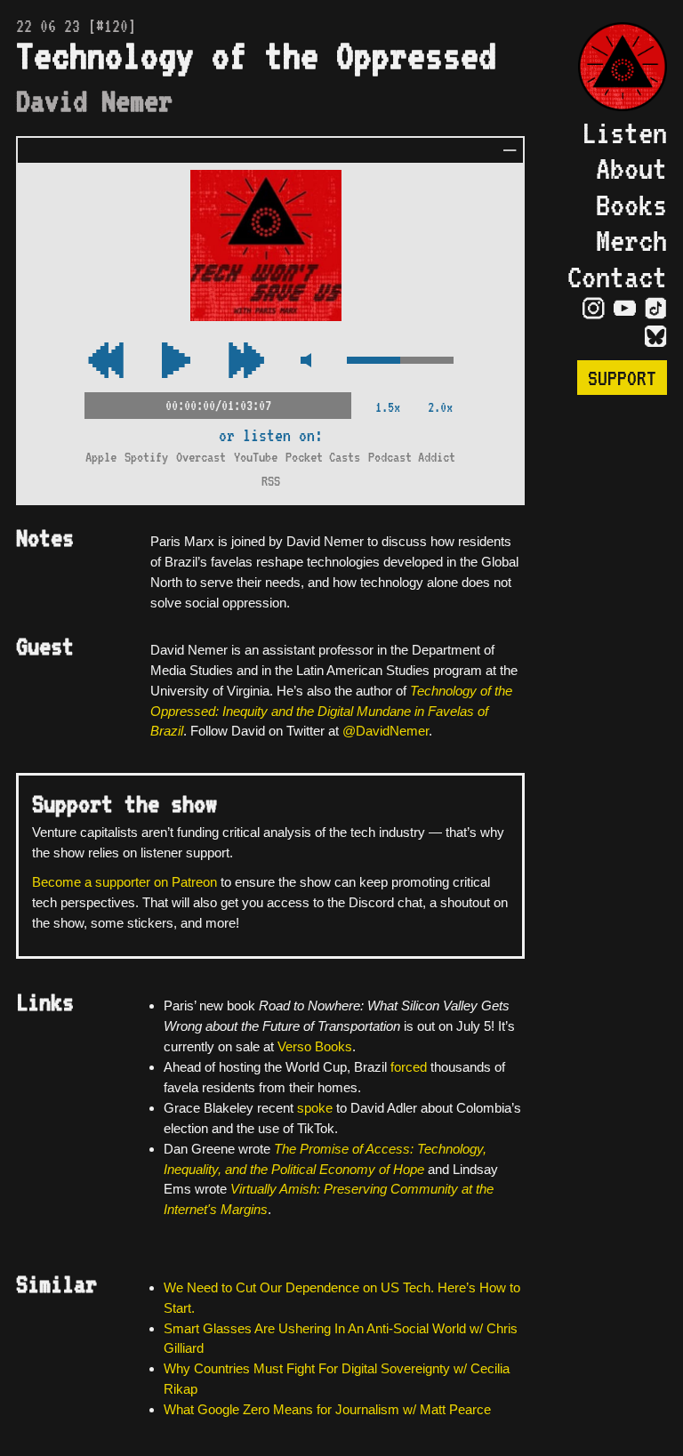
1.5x (387, 406)
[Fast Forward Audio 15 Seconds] (106, 361)
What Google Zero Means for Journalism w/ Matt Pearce (327, 1409)
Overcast (201, 456)
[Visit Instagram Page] (594, 308)
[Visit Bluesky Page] (656, 337)
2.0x (440, 406)
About (631, 168)
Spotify (146, 456)
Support (622, 378)
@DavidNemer (385, 730)
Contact (617, 276)
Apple (101, 456)
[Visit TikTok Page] (656, 308)
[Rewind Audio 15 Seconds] (246, 361)
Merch (631, 240)
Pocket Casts (322, 456)
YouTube (255, 456)
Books (631, 204)
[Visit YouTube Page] (625, 308)
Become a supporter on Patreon (124, 881)
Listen (624, 132)
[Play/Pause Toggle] (176, 361)
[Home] (613, 68)
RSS (270, 480)
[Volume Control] (400, 361)
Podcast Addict (411, 456)
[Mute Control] (305, 361)
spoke (315, 1107)
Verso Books (314, 1046)
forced (408, 1066)
